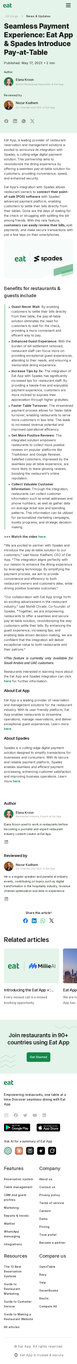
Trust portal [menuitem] (47, 1234)
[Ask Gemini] (41, 1151)
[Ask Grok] (52, 1151)
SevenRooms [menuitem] (48, 1290)
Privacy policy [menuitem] (49, 1195)
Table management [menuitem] (18, 1187)
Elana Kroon (25, 80)
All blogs (12, 16)
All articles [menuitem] (12, 1327)
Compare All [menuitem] (48, 1306)
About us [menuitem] (45, 1179)
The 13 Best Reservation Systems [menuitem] (13, 1271)
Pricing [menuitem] (44, 1226)
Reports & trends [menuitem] (16, 1215)
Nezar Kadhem (27, 103)
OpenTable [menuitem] (47, 1266)
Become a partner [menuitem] (52, 1242)
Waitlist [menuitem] (9, 1223)
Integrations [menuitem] (13, 1244)
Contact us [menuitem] (47, 1187)
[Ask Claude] (19, 1151)
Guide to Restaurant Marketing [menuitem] (12, 1288)
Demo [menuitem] (43, 1218)
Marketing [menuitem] (11, 1207)
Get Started (38, 1057)
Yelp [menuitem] (42, 1282)
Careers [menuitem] (45, 1211)
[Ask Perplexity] (30, 1151)
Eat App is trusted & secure (42, 1355)
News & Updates (38, 16)
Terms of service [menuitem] (51, 1203)
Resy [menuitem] (42, 1274)
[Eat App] (7, 5)
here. (42, 537)
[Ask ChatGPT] (8, 1151)
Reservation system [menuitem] (18, 1179)
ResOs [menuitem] (44, 1298)
